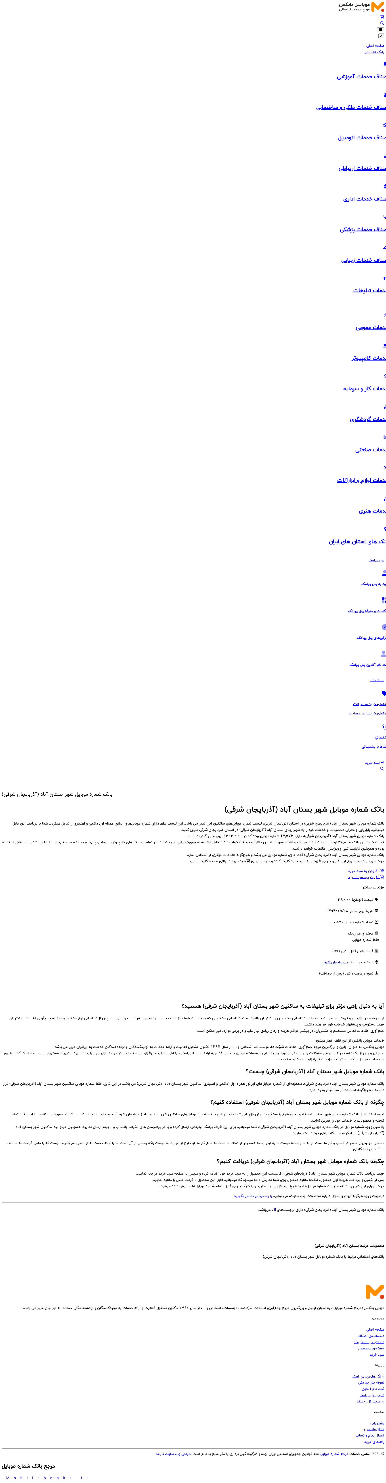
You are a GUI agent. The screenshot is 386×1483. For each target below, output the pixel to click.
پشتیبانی (377, 1423)
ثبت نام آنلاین (373, 1389)
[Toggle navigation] (380, 29)
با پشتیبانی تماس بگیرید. (252, 1196)
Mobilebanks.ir (49, 1477)
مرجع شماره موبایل (334, 1454)
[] (275, 1210)
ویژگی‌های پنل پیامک (368, 1376)
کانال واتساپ (374, 1429)
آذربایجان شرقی (334, 962)
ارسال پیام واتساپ (369, 1435)
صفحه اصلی (375, 1329)
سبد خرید (372, 762)
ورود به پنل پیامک (370, 1401)
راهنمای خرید (374, 1442)
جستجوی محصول (371, 1348)
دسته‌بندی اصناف (371, 1336)
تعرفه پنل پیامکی (371, 1382)
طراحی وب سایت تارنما (173, 1454)
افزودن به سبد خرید (364, 871)
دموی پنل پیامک (372, 1395)
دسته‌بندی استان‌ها (369, 1342)
